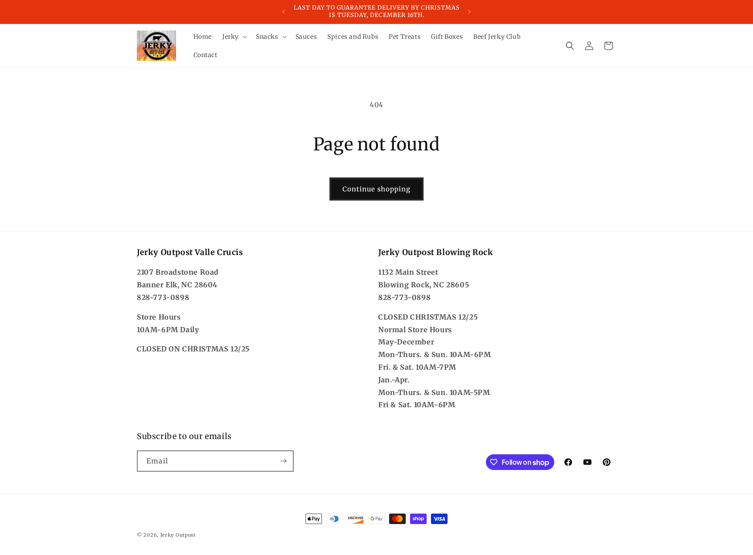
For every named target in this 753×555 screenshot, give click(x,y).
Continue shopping (376, 189)
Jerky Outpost (178, 535)
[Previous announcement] (283, 11)
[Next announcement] (469, 11)
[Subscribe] (283, 461)
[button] (234, 36)
